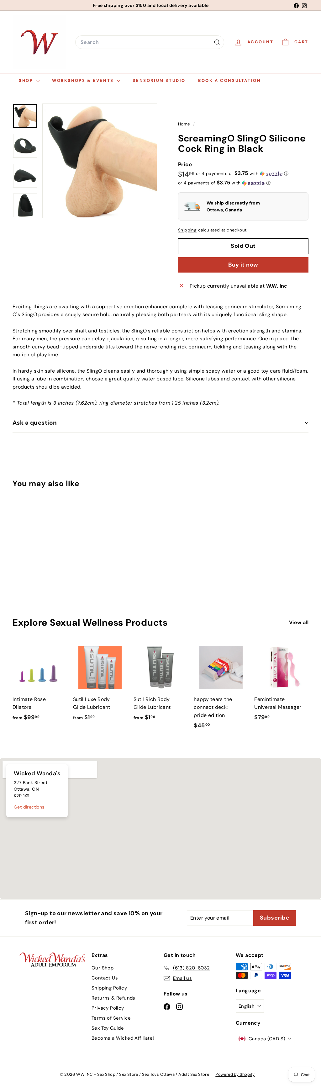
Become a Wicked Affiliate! (123, 1038)
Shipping (187, 230)
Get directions (29, 807)
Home (185, 124)
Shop (27, 80)
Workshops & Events (83, 80)
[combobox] (149, 42)
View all (298, 622)
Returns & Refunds (113, 998)
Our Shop (102, 968)
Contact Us (105, 978)
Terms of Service (111, 1018)
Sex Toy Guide (108, 1028)
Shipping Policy (109, 988)
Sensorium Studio (159, 80)
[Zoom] (100, 161)
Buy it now (243, 264)
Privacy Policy (108, 1008)
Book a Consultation (229, 80)
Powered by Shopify (235, 1074)
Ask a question (35, 423)
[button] (242, 173)
